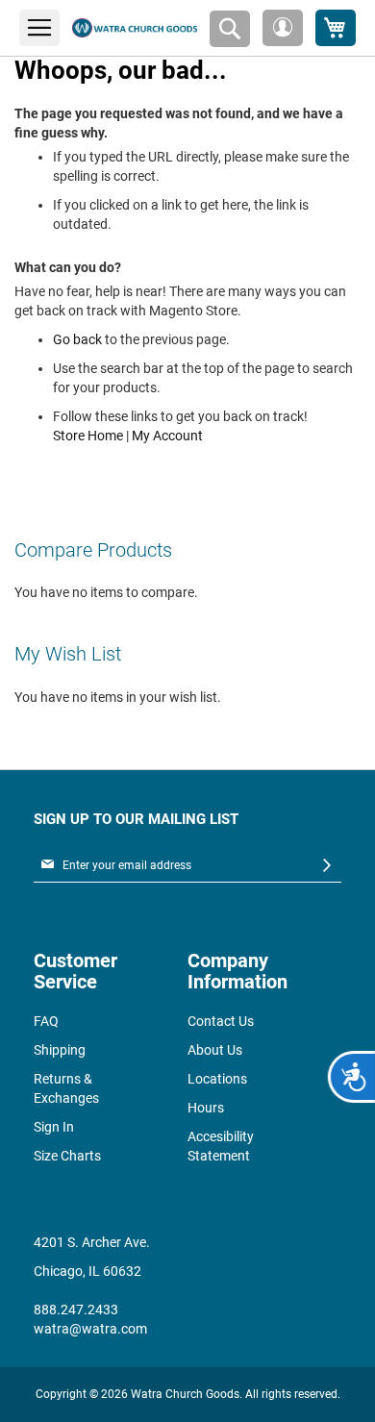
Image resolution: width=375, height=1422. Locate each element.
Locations (217, 1078)
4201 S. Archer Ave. (92, 1242)
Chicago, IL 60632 (87, 1271)
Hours (206, 1107)
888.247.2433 (76, 1309)
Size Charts (67, 1155)
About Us (215, 1050)
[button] (282, 28)
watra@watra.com (90, 1328)
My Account (167, 435)
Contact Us (221, 1021)
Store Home (88, 435)
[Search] (230, 29)
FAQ (46, 1021)
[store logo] (134, 28)
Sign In (54, 1127)
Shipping (60, 1050)
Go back (77, 339)
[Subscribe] (326, 866)
